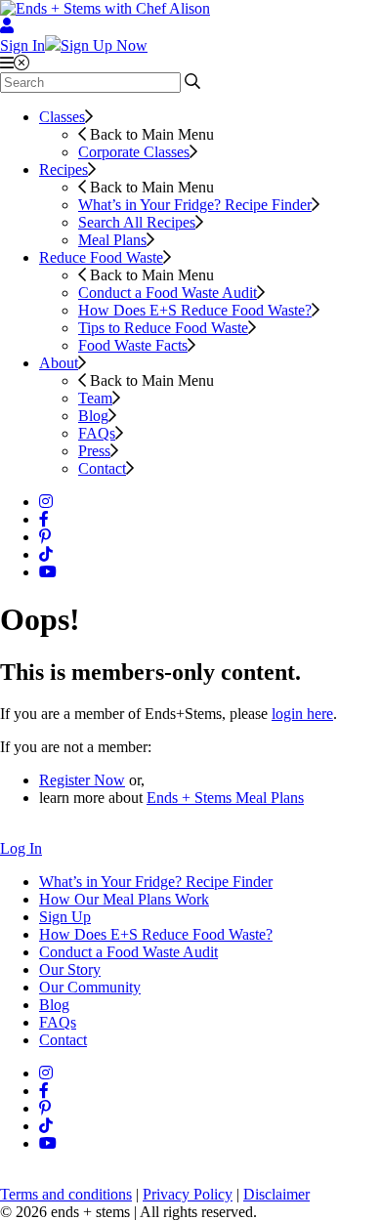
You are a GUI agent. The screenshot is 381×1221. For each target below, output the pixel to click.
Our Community (90, 987)
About (58, 363)
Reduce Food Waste (101, 257)
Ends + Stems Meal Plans (225, 797)
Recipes (63, 169)
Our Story (70, 969)
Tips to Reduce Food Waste (163, 327)
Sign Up (65, 916)
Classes (62, 116)
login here (302, 713)
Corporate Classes (134, 152)
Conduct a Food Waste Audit (167, 292)
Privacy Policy (188, 1194)
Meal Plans (112, 240)
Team (95, 398)
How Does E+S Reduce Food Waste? (195, 310)
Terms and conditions (66, 1194)
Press (94, 450)
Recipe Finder (195, 204)
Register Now (82, 780)
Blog (93, 415)
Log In (21, 848)
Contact (102, 468)
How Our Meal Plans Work (124, 899)
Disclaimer (276, 1194)
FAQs (96, 433)
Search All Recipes (136, 222)
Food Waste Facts (133, 345)
